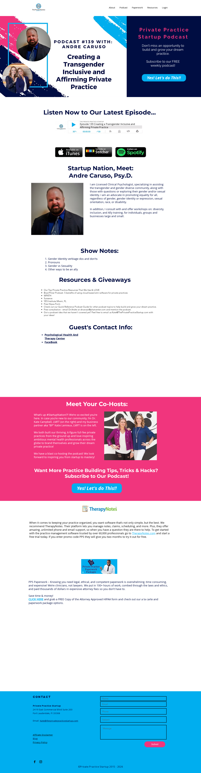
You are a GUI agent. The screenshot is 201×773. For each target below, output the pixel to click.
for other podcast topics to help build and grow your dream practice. (123, 306)
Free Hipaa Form (52, 304)
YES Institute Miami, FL (55, 301)
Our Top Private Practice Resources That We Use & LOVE (71, 290)
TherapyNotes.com (144, 533)
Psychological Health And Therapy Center (61, 336)
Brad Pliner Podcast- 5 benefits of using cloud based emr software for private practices (86, 292)
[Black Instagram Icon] (41, 762)
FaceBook (51, 342)
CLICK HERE (36, 599)
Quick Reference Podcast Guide (74, 306)
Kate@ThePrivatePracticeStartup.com (130, 312)
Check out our (51, 306)
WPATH (47, 295)
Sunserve (48, 298)
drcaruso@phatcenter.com (93, 309)
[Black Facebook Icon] (34, 762)
